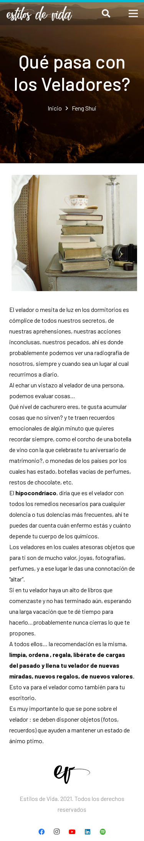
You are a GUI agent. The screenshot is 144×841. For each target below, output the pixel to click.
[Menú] (133, 13)
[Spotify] (103, 831)
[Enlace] (39, 13)
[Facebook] (41, 831)
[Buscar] (105, 13)
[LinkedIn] (87, 831)
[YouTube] (72, 831)
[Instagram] (57, 831)
